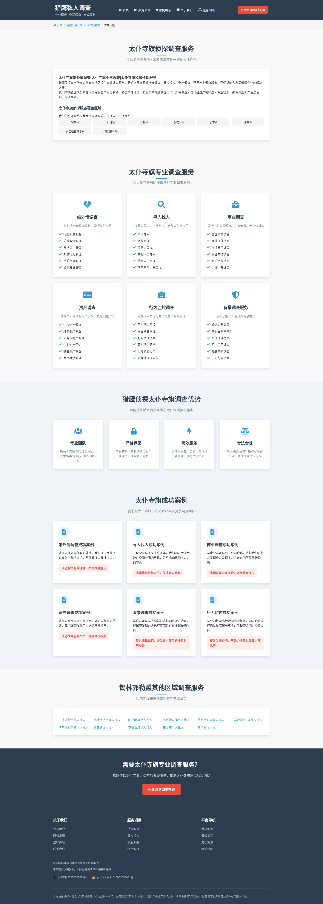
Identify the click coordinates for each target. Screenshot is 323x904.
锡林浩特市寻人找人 (106, 720)
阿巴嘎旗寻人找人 (140, 720)
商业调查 (133, 842)
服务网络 (209, 10)
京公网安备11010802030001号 (114, 877)
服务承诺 (59, 835)
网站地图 (207, 849)
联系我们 (59, 849)
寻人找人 (133, 835)
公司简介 (59, 829)
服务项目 (144, 10)
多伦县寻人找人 (208, 727)
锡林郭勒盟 (93, 25)
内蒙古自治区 (74, 25)
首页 (126, 10)
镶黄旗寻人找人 (103, 727)
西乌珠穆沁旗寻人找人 (74, 727)
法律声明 (59, 842)
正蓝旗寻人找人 (173, 727)
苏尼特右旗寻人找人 (211, 720)
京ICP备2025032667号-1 (72, 877)
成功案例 (207, 842)
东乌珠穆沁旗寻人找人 (247, 720)
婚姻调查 (133, 829)
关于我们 (187, 10)
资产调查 (133, 849)
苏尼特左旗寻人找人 (176, 720)
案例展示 (165, 10)
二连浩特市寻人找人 (72, 720)
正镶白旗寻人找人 (140, 727)
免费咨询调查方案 (254, 10)
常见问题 (207, 829)
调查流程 (207, 835)
